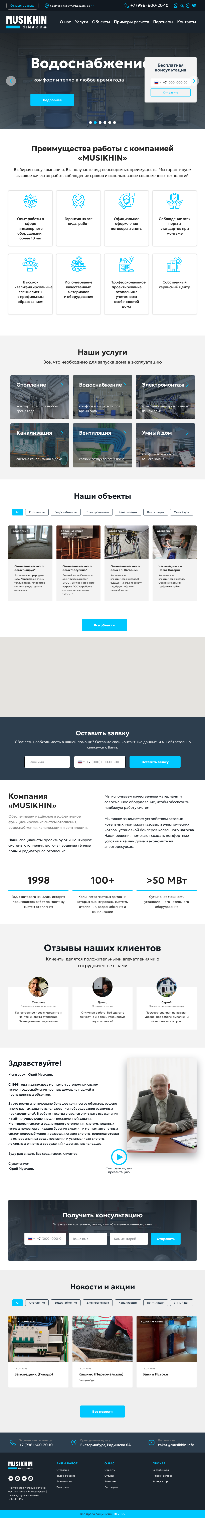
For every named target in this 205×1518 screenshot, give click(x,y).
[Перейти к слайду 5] (109, 122)
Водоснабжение (65, 512)
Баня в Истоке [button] (155, 1374)
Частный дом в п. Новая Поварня (171, 568)
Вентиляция (155, 512)
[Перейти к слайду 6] (114, 122)
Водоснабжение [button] (100, 385)
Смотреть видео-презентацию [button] (119, 1170)
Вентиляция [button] (95, 433)
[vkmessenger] (17, 1478)
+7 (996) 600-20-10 (149, 5)
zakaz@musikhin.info (176, 1445)
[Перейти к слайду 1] (90, 122)
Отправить (170, 92)
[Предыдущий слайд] (11, 81)
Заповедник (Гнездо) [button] (33, 1374)
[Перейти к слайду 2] (95, 122)
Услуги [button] (81, 21)
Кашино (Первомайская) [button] (100, 1374)
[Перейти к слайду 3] (100, 122)
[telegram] (24, 1478)
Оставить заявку (155, 762)
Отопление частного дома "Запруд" (29, 568)
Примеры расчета (131, 21)
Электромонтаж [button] (163, 385)
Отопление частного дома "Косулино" (77, 568)
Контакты (186, 21)
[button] (188, 5)
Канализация (128, 512)
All (17, 512)
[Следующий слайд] (194, 81)
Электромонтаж (97, 512)
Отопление (31, 385)
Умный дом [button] (157, 433)
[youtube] (10, 1478)
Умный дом (181, 512)
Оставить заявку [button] (22, 5)
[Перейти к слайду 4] (105, 122)
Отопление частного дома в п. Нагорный (125, 568)
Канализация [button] (34, 433)
